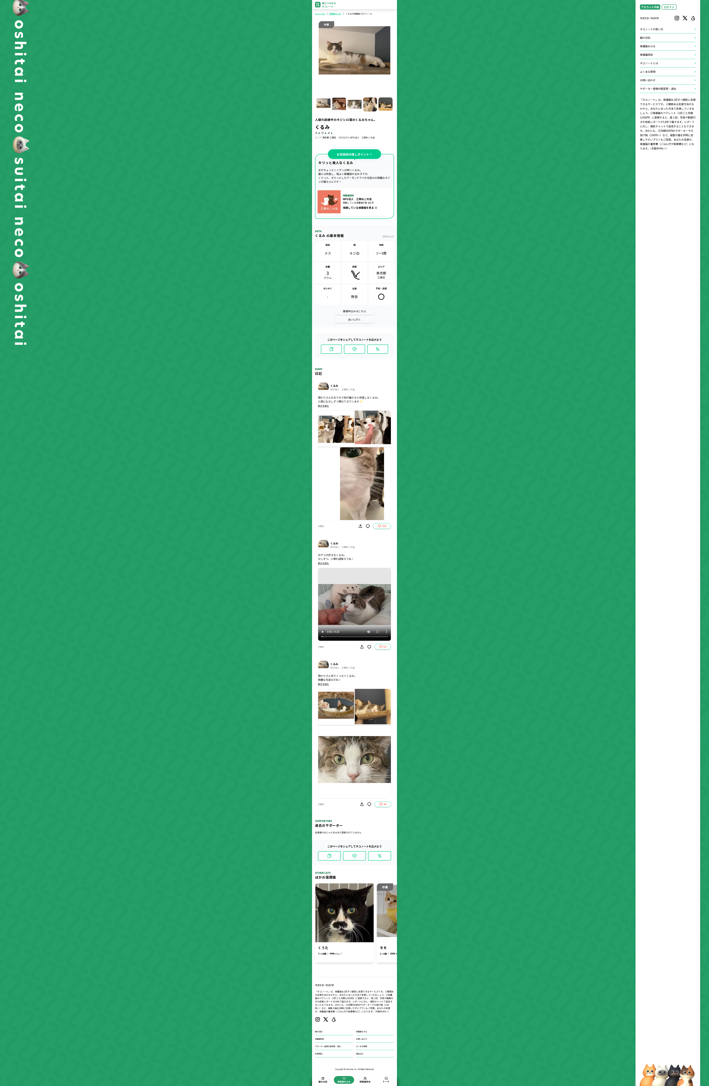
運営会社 (359, 1053)
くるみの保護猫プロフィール (359, 13)
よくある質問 (361, 1046)
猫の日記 (318, 1031)
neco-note (320, 13)
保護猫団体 (319, 1038)
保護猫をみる (335, 13)
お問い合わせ (361, 1038)
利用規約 (318, 1053)
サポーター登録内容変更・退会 (328, 1046)
